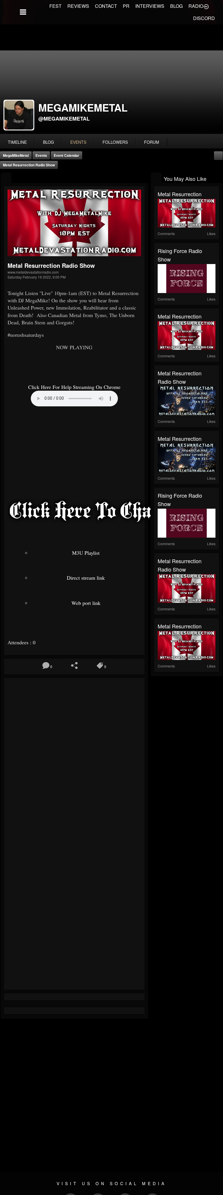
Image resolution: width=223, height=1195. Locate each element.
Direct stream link (86, 577)
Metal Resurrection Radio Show (29, 165)
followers (115, 142)
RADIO (195, 6)
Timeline (17, 142)
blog (48, 142)
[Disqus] (74, 758)
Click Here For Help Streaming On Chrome (74, 386)
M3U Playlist (86, 552)
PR (126, 6)
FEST (55, 6)
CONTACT (106, 6)
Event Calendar (66, 155)
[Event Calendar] (218, 154)
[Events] (6, 178)
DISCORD (204, 18)
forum (151, 142)
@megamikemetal (64, 118)
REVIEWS (78, 6)
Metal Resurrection (180, 194)
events (78, 142)
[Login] (206, 6)
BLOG (176, 6)
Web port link (85, 602)
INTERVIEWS (149, 6)
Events (41, 155)
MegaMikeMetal (16, 155)
